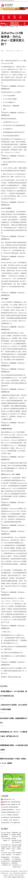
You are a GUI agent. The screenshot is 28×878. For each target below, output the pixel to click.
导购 (9, 17)
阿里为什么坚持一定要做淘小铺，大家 (11, 804)
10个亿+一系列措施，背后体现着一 (11, 814)
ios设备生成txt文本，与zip (8, 799)
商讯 (9, 18)
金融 (15, 18)
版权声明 (22, 877)
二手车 (3, 19)
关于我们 (5, 877)
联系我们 (9, 877)
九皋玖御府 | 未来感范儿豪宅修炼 (10, 807)
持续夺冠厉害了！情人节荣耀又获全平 (11, 822)
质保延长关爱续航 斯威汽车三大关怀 (11, 812)
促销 (15, 17)
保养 (3, 17)
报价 (20, 18)
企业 (3, 18)
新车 (15, 16)
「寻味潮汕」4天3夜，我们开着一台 (11, 820)
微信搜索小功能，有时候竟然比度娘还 (11, 801)
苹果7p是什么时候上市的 (14, 677)
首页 (3, 16)
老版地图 (14, 877)
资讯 (9, 16)
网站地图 (18, 877)
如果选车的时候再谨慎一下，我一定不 (11, 809)
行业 (20, 16)
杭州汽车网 (11, 26)
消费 (20, 17)
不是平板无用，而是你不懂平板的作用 (11, 817)
